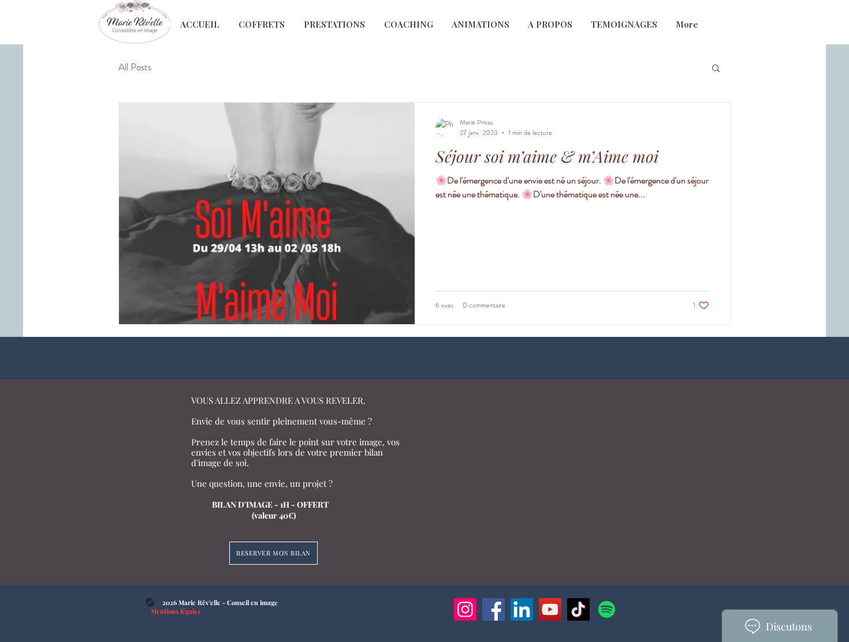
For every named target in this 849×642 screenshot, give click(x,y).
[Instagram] (465, 609)
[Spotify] (606, 609)
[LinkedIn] (522, 609)
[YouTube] (550, 609)
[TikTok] (578, 609)
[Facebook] (493, 609)
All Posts (134, 67)
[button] (715, 69)
